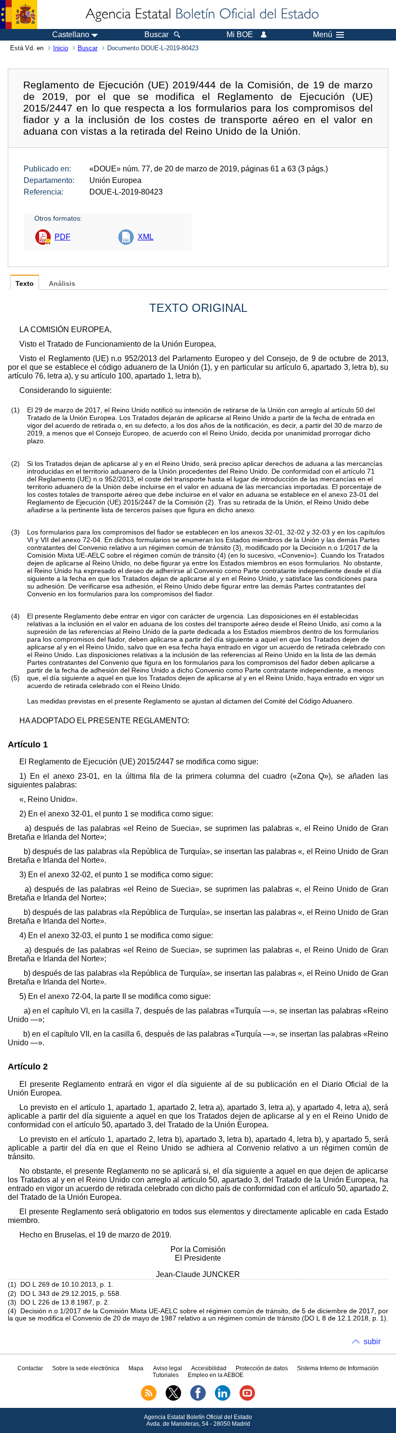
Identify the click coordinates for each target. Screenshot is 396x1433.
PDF (63, 237)
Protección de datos (262, 1368)
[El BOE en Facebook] (198, 1398)
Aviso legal (167, 1368)
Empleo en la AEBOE (215, 1375)
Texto (24, 283)
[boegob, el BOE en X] (173, 1398)
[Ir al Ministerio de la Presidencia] (18, 14)
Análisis (62, 283)
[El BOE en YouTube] (247, 1398)
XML (146, 237)
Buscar (88, 48)
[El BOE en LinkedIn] (222, 1398)
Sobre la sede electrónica (85, 1368)
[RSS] (148, 1398)
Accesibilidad (208, 1368)
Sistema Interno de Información (338, 1368)
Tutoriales (166, 1375)
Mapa (135, 1368)
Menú (322, 35)
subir (372, 1341)
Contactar (30, 1368)
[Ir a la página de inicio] (201, 14)
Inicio (60, 48)
